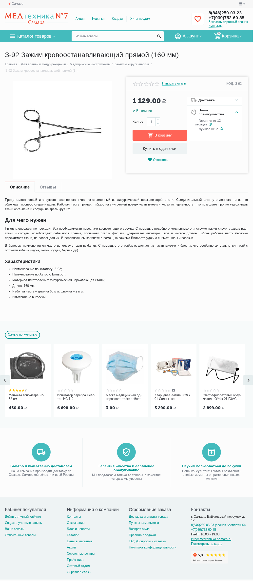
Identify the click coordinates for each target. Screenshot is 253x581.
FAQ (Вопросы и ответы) (147, 541)
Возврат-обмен (140, 529)
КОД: (230, 83)
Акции (80, 18)
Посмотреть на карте (206, 544)
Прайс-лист (75, 560)
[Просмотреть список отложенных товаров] (198, 22)
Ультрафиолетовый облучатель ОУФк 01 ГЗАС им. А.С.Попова (222, 397)
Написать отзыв (174, 83)
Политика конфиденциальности (152, 547)
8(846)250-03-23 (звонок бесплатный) (218, 525)
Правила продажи (142, 535)
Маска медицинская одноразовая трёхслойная (123, 397)
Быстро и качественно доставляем (41, 466)
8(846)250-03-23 (225, 12)
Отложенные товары (20, 535)
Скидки (117, 18)
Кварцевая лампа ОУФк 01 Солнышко (172, 397)
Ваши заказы (14, 529)
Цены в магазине (79, 541)
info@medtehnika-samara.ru (211, 539)
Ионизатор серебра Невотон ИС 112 (76, 397)
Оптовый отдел (78, 566)
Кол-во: (138, 121)
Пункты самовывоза (144, 523)
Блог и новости (78, 529)
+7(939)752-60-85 (226, 17)
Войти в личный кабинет (23, 516)
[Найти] (159, 36)
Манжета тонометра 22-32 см (26, 397)
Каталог (73, 535)
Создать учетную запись (23, 523)
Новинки (98, 18)
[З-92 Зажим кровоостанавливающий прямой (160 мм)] (63, 130)
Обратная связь (79, 572)
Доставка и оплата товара (148, 516)
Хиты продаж (140, 18)
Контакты (215, 25)
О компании (75, 523)
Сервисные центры (81, 553)
